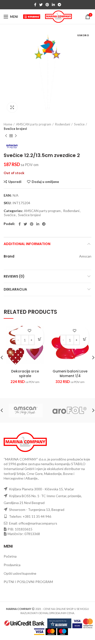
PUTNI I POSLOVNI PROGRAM (28, 582)
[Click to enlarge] (12, 107)
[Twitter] (41, 4)
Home (8, 124)
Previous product (6, 135)
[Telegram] (59, 4)
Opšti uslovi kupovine (20, 573)
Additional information (27, 243)
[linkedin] (53, 4)
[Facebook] (35, 4)
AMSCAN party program (33, 124)
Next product (15, 135)
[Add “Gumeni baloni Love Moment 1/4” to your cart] (84, 339)
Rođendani (62, 124)
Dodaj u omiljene (45, 181)
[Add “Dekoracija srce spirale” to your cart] (39, 339)
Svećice (79, 124)
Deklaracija (15, 289)
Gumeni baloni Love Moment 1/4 (70, 373)
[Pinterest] (47, 4)
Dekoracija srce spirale (25, 373)
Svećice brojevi (15, 129)
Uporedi (14, 181)
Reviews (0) (14, 276)
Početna (10, 556)
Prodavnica (12, 565)
